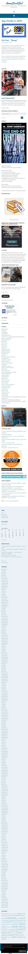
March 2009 (4, 897)
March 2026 (4, 577)
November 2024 (4, 602)
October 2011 (4, 849)
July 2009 (3, 891)
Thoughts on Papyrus (6, 386)
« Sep (2, 539)
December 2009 (4, 883)
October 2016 (4, 754)
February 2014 (4, 805)
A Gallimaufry (4, 332)
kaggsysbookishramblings (7, 486)
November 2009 (4, 885)
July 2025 (3, 589)
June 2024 (3, 610)
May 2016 (3, 762)
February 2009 (4, 899)
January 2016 (4, 768)
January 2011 (4, 863)
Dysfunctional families (11, 920)
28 (2, 537)
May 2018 (3, 724)
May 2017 (3, 743)
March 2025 (4, 595)
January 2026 (4, 580)
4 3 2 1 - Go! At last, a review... (8, 442)
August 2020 (4, 682)
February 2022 (4, 654)
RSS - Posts (3, 561)
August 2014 (4, 795)
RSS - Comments (4, 562)
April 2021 (3, 669)
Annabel (7, 309)
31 (12, 537)
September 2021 (4, 661)
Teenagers (9, 937)
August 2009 (4, 889)
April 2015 (3, 782)
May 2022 (3, 649)
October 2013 (4, 811)
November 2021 (4, 658)
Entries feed (3, 514)
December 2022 (4, 638)
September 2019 (4, 699)
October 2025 (4, 584)
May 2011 (3, 856)
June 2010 (3, 874)
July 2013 (3, 816)
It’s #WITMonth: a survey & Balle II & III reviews (11, 556)
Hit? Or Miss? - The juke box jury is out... (10, 447)
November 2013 (4, 809)
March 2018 (4, 727)
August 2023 (4, 625)
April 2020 (3, 688)
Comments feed (4, 516)
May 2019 (3, 705)
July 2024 (3, 608)
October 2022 (4, 641)
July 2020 (3, 683)
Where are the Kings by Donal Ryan (8, 555)
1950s (15, 913)
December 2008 (4, 902)
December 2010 (4, 864)
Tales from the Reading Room (8, 384)
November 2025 (4, 583)
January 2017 (4, 749)
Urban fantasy (4, 60)
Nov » (5, 539)
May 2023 (3, 630)
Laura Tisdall (4, 369)
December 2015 (4, 770)
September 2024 (4, 605)
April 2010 (3, 877)
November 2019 (4, 696)
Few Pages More (5, 358)
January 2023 (4, 636)
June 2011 (3, 855)
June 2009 (3, 893)
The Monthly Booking (6, 373)
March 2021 (4, 671)
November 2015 (4, 771)
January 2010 (4, 882)
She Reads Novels (5, 379)
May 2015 (3, 781)
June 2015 (3, 779)
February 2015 (4, 786)
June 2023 (3, 628)
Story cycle (23, 59)
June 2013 (3, 817)
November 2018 (4, 715)
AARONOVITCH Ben (9, 56)
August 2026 (4, 569)
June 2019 (3, 704)
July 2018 (3, 721)
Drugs (3, 920)
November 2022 (4, 639)
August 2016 (4, 757)
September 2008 (4, 907)
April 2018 (3, 726)
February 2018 (4, 729)
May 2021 (3, 668)
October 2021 (4, 660)
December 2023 (4, 619)
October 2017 (4, 735)
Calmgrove (3, 347)
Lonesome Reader (5, 370)
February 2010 (4, 880)
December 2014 (4, 789)
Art (11, 915)
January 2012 (4, 844)
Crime (23, 57)
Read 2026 (4, 446)
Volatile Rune (4, 389)
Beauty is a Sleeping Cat (6, 338)
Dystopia (20, 920)
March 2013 (4, 822)
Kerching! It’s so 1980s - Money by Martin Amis (11, 444)
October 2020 (4, 679)
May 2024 (3, 611)
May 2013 (3, 819)
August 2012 (4, 833)
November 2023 (4, 621)
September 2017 (4, 737)
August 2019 (4, 701)
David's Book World (5, 350)
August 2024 (4, 606)
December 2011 (4, 845)
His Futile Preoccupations (7, 363)
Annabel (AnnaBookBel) (7, 98)
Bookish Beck (4, 343)
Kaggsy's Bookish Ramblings (7, 367)
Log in (2, 512)
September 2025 (4, 586)
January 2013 (4, 825)
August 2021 (4, 663)
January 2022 (4, 655)
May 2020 (3, 687)
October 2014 (4, 792)
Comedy (17, 915)
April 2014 (3, 801)
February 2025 (4, 597)
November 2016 (4, 753)
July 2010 (3, 872)
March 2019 (4, 709)
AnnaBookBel (14, 3)
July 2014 (3, 797)
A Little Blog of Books (6, 335)
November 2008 (4, 904)
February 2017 (4, 748)
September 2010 (4, 869)
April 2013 (3, 820)
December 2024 (4, 600)
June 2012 (3, 836)
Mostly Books (4, 399)
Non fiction (14, 929)
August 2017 (4, 738)
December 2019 (4, 694)
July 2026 (3, 570)
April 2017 (3, 745)
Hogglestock (4, 364)
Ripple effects (4, 378)
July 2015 (3, 778)
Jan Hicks (3, 483)
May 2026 (3, 573)
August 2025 (4, 588)
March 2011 (4, 860)
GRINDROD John (15, 57)
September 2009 (4, 888)
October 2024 (4, 603)
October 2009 (4, 886)
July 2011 (3, 853)
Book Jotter (4, 344)
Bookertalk (3, 341)
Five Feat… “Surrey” (9, 40)
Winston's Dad (4, 390)
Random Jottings (5, 375)
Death (18, 918)
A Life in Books (4, 333)
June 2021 (3, 666)
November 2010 (4, 866)
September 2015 (4, 775)
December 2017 (4, 732)
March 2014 (4, 803)
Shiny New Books (18, 101)
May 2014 (3, 800)
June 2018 (3, 723)
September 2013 (4, 812)
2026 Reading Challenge (9, 307)
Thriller (16, 937)
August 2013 (4, 814)
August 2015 (4, 776)
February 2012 (4, 842)
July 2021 (3, 665)
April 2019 (3, 707)
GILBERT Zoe (8, 57)
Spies (4, 937)
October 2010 (4, 867)
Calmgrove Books (5, 349)
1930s (11, 913)
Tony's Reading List (5, 387)
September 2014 (4, 793)
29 (5, 537)
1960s (19, 913)
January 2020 (4, 693)
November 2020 (4, 677)
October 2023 (4, 622)
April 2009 (3, 896)
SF (19, 933)
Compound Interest (5, 396)
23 (9, 535)
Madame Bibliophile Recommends (8, 372)
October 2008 (4, 905)
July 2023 (3, 627)
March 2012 (4, 841)
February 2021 (4, 672)
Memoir (16, 59)
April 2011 (3, 858)
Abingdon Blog (4, 395)
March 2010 (4, 878)
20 (23, 534)
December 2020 (4, 676)
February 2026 (4, 578)
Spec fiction (21, 935)
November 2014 (4, 790)
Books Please (4, 346)
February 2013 (4, 823)
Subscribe (5, 296)
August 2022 (4, 644)
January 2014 (4, 806)
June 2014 (3, 798)
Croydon (3, 59)
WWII (22, 937)
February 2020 (4, 691)
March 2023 (4, 633)
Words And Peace (5, 392)
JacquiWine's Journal (6, 366)
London (16, 924)
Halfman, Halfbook (5, 361)
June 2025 (3, 591)
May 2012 (3, 838)
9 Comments (3, 62)
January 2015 (4, 787)
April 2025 (3, 594)
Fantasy (15, 922)
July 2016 (3, 759)
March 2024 (4, 614)
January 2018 (4, 731)
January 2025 (4, 599)
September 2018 (4, 718)
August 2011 (4, 852)
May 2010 (3, 875)
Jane (2, 493)
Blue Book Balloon (5, 339)
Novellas (21, 929)
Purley (19, 59)
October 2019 (4, 698)
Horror (5, 924)
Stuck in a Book (4, 383)
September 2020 (4, 680)
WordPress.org (4, 517)
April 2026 (3, 575)
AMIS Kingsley (16, 56)
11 (16, 532)
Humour (10, 924)
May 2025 (3, 592)
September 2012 (4, 831)
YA (3, 939)
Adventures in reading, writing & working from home (12, 336)
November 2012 (4, 828)
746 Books (3, 330)
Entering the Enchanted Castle (8, 356)
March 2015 (4, 784)
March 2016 (4, 765)
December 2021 (4, 657)
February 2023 (4, 635)
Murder (17, 927)
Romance (5, 933)
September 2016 (4, 756)
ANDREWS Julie (22, 56)
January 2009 (4, 900)
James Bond (12, 59)
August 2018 (4, 720)
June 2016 (3, 760)
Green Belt (7, 59)
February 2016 (4, 767)
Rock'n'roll (20, 931)
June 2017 (3, 742)
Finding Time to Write (6, 359)
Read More (18, 53)
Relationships (13, 931)
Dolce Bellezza (4, 353)
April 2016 (3, 764)
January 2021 (4, 674)
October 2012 (4, 830)
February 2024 (4, 616)
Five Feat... (3, 57)
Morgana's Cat (4, 398)
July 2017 (3, 740)
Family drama (8, 922)
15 (5, 534)
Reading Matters (5, 376)
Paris (3, 931)
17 (12, 534)
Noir (8, 929)
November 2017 (4, 734)
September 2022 (4, 643)
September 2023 (4, 624)
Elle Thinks (3, 355)
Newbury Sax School (5, 401)
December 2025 (4, 581)
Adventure (6, 915)
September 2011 (4, 850)
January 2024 (4, 617)
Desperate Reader (5, 352)
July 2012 (3, 834)
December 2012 (4, 827)
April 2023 (3, 632)
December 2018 (4, 713)
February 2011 (4, 861)
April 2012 (3, 839)
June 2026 (3, 572)
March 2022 (4, 652)
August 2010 (4, 871)
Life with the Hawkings (6, 434)
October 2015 (4, 773)
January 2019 (4, 712)
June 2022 (3, 647)
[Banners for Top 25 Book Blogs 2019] (10, 501)
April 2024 (3, 613)
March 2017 (4, 746)
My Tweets (3, 320)
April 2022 (3, 650)
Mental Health (8, 927)
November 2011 (4, 847)
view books (15, 314)
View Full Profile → (5, 108)
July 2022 (3, 646)
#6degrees (4, 913)
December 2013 (4, 808)
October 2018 (4, 716)
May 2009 (3, 894)
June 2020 (3, 685)
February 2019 (4, 710)
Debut (22, 918)
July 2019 (3, 702)
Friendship (20, 922)
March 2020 (4, 690)
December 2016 (4, 751)
